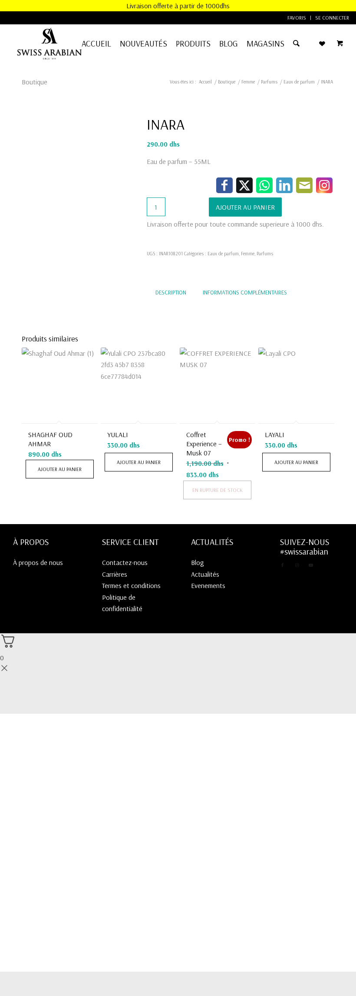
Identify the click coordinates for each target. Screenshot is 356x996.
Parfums (265, 254)
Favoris (296, 17)
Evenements (208, 585)
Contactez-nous (125, 562)
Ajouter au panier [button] (60, 469)
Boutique (34, 81)
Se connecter (332, 17)
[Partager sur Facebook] (224, 185)
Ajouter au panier (245, 207)
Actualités (205, 574)
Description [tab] (170, 292)
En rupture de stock (217, 490)
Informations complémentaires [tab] (245, 292)
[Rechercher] (296, 43)
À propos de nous (38, 562)
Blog (197, 562)
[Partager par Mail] (304, 185)
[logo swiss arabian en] (49, 43)
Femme (247, 254)
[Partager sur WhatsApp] (264, 185)
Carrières (114, 574)
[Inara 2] (38, 272)
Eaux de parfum (223, 254)
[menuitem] (297, 18)
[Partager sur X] (244, 185)
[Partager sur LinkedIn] (284, 185)
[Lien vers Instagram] (324, 185)
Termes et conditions (131, 585)
